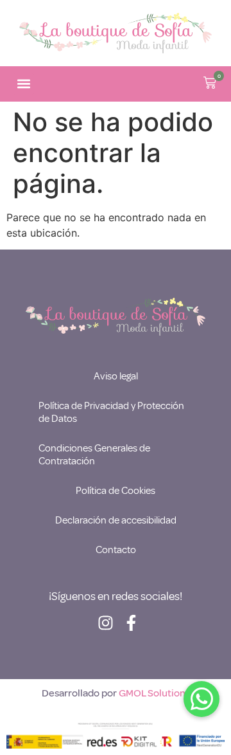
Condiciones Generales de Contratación (94, 455)
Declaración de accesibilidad (115, 520)
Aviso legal (116, 376)
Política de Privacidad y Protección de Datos (111, 412)
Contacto (116, 549)
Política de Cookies (115, 490)
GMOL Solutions (154, 693)
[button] (23, 84)
